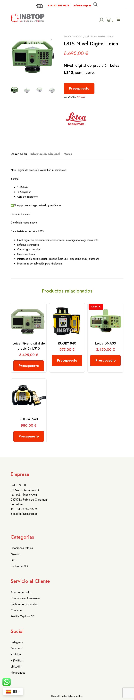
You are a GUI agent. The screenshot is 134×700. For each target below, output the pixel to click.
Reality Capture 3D (22, 616)
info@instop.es (82, 5)
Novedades (18, 672)
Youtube (16, 654)
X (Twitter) (17, 660)
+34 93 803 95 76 (26, 509)
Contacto (16, 610)
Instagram (17, 642)
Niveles (78, 36)
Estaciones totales (22, 548)
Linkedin (16, 666)
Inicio (67, 36)
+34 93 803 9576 (58, 5)
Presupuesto (79, 88)
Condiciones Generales (25, 598)
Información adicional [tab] (45, 154)
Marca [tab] (68, 154)
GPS (13, 560)
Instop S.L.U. (19, 485)
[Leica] (76, 120)
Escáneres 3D (19, 566)
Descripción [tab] (19, 154)
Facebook (17, 648)
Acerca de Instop (21, 592)
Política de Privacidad (24, 604)
